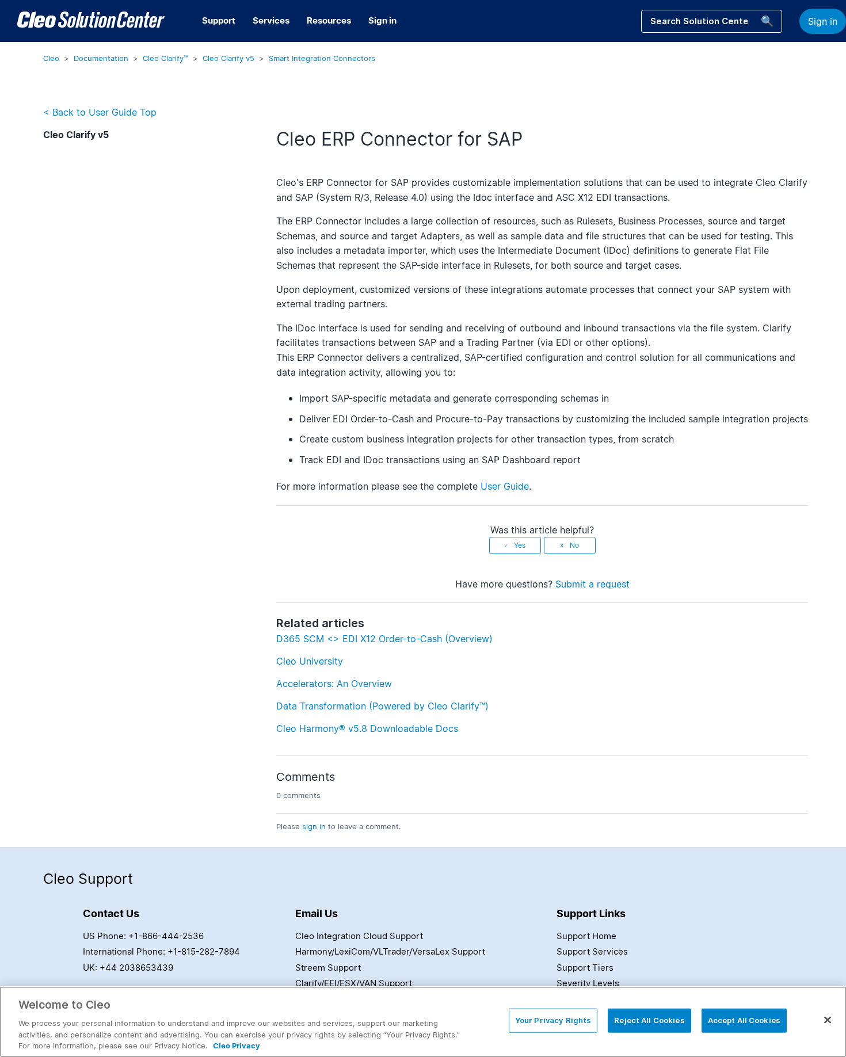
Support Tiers (585, 967)
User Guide (505, 486)
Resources (329, 20)
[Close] (827, 1020)
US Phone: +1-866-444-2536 (143, 936)
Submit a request (592, 584)
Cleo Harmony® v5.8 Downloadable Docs (367, 728)
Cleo (51, 58)
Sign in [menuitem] (382, 20)
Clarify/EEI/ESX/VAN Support (353, 983)
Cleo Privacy (236, 1045)
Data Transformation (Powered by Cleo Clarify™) (382, 706)
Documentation (101, 58)
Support (218, 20)
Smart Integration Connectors (322, 58)
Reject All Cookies (649, 1020)
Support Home (586, 936)
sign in (314, 826)
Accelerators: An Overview (334, 683)
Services (271, 20)
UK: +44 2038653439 (128, 967)
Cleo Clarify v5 (228, 58)
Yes (519, 545)
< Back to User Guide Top (100, 112)
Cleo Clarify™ (165, 58)
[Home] (91, 21)
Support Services (592, 951)
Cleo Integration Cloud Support (359, 936)
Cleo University (309, 661)
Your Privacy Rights (553, 1020)
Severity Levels (588, 983)
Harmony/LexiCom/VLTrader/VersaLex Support (390, 951)
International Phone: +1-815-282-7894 (161, 951)
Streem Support (328, 967)
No (574, 545)
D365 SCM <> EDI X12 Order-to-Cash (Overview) (384, 638)
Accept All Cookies (744, 1020)
